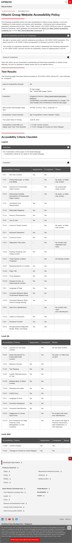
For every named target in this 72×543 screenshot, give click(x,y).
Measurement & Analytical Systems (48, 471)
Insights (6, 496)
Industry (6, 482)
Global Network (42, 488)
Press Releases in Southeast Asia (13, 492)
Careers (39, 495)
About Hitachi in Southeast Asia (12, 488)
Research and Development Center (14, 503)
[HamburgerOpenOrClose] (70, 2)
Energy (6, 475)
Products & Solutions (9, 468)
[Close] (69, 528)
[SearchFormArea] (66, 2)
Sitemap (62, 519)
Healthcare (41, 475)
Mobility (6, 479)
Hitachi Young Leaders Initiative (13, 511)
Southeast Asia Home (11, 462)
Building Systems (43, 479)
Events (6, 500)
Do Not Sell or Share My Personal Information (25, 539)
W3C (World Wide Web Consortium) (30, 30)
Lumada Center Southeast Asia (13, 507)
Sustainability (41, 492)
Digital (6, 471)
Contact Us (68, 519)
